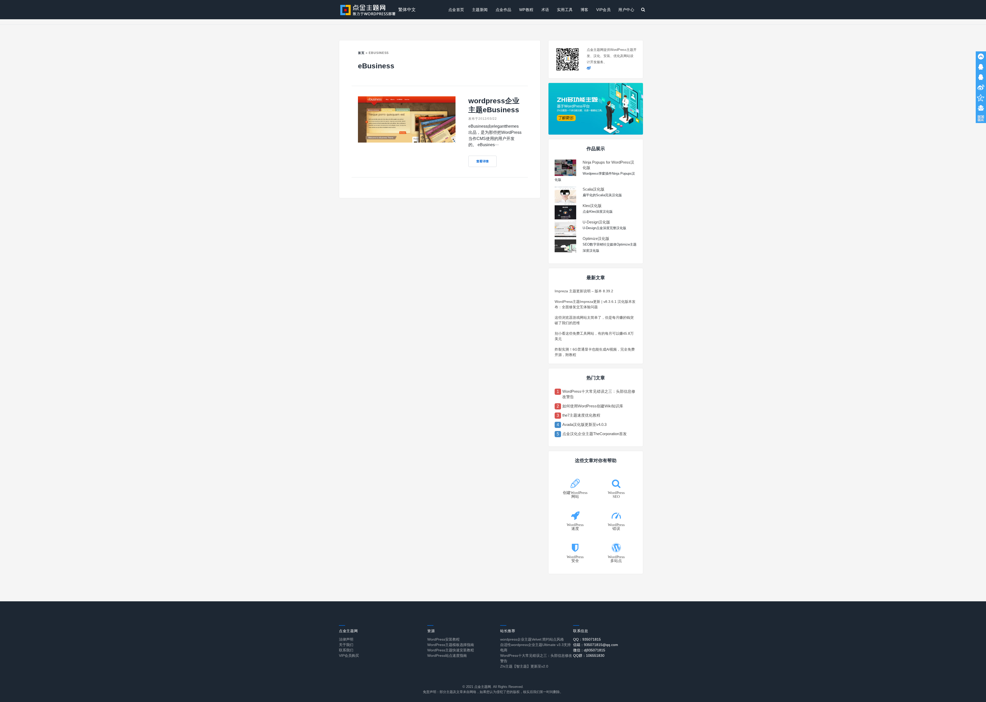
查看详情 (482, 161)
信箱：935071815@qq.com (595, 645)
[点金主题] (368, 9)
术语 (545, 9)
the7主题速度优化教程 (581, 415)
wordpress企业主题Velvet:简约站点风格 (532, 639)
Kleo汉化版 (592, 205)
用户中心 (626, 9)
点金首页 (456, 9)
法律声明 (346, 639)
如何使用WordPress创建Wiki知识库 (592, 406)
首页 (361, 53)
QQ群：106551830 (588, 655)
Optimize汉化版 (596, 238)
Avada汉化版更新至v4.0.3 (584, 424)
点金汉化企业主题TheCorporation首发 (594, 434)
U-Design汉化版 (596, 222)
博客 (585, 9)
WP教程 (526, 9)
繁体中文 (407, 9)
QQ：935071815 (587, 639)
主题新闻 (480, 9)
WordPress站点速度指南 (447, 655)
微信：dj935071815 (589, 650)
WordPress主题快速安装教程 (450, 650)
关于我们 (346, 645)
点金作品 (503, 9)
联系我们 (346, 650)
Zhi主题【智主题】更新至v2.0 (524, 666)
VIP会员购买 (349, 655)
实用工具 (565, 9)
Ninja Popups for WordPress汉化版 (608, 165)
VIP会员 (603, 9)
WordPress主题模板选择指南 (450, 645)
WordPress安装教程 (443, 639)
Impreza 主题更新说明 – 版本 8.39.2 (584, 291)
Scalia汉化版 (593, 189)
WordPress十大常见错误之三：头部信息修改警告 (598, 394)
